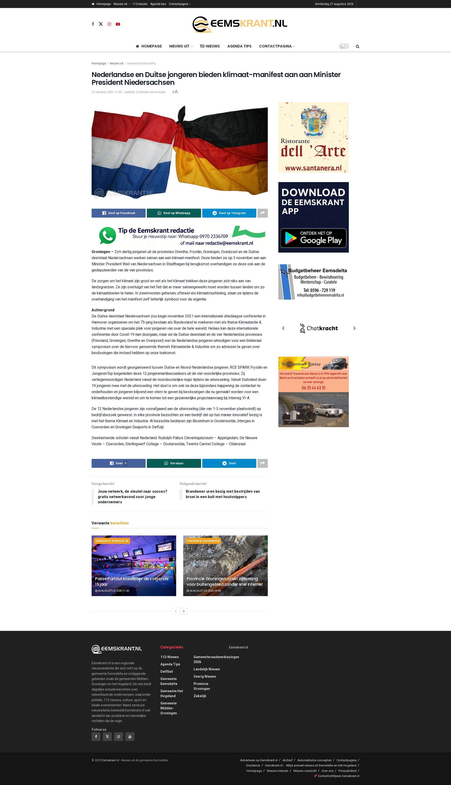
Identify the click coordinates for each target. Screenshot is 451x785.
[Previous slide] (283, 328)
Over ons (328, 771)
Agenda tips (158, 4)
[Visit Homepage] (240, 24)
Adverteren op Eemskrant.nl (259, 760)
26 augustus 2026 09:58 (205, 591)
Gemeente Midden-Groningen (168, 708)
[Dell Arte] (313, 137)
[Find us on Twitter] (101, 24)
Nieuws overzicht (305, 771)
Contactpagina (178, 4)
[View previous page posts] (175, 611)
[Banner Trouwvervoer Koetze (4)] (313, 391)
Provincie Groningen (203, 541)
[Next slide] (354, 328)
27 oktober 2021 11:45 (107, 92)
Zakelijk (200, 696)
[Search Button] (357, 46)
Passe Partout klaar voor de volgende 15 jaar (132, 581)
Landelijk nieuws (207, 669)
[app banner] (313, 217)
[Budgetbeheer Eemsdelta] (313, 281)
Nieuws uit (120, 4)
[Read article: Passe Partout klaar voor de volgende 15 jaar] (134, 565)
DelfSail (166, 671)
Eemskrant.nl (238, 647)
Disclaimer (253, 765)
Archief (287, 760)
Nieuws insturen (277, 771)
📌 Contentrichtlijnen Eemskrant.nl (336, 776)
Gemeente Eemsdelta (141, 63)
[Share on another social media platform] (262, 213)
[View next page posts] (183, 611)
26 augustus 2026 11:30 (113, 591)
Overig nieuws (205, 676)
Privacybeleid (347, 771)
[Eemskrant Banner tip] (179, 236)
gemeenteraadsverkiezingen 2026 (216, 659)
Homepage (104, 4)
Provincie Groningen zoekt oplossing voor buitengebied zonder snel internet (225, 581)
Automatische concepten (314, 760)
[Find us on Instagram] (109, 24)
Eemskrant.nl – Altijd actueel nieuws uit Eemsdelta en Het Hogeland (311, 765)
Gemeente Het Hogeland (171, 694)
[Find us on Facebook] (93, 24)
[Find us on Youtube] (118, 24)
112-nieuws (140, 4)
